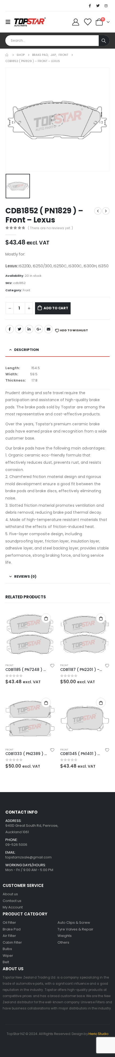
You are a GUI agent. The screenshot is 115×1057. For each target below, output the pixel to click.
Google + (38, 329)
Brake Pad (12, 929)
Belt (6, 962)
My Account (13, 907)
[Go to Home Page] (7, 55)
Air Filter (9, 935)
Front (26, 290)
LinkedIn (29, 329)
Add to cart (56, 308)
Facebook (9, 329)
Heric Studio (98, 1033)
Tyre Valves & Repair (75, 929)
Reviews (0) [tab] (25, 576)
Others (63, 942)
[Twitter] (97, 5)
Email (48, 329)
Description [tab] (26, 349)
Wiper (8, 955)
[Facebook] (89, 5)
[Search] (104, 40)
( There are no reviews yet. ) (50, 228)
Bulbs (7, 948)
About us (10, 894)
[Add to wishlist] (52, 665)
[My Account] (75, 22)
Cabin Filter (12, 942)
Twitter (19, 329)
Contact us (12, 900)
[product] (30, 634)
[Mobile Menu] (9, 22)
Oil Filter (9, 922)
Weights (64, 935)
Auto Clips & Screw (73, 922)
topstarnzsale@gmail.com (28, 857)
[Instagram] (105, 5)
